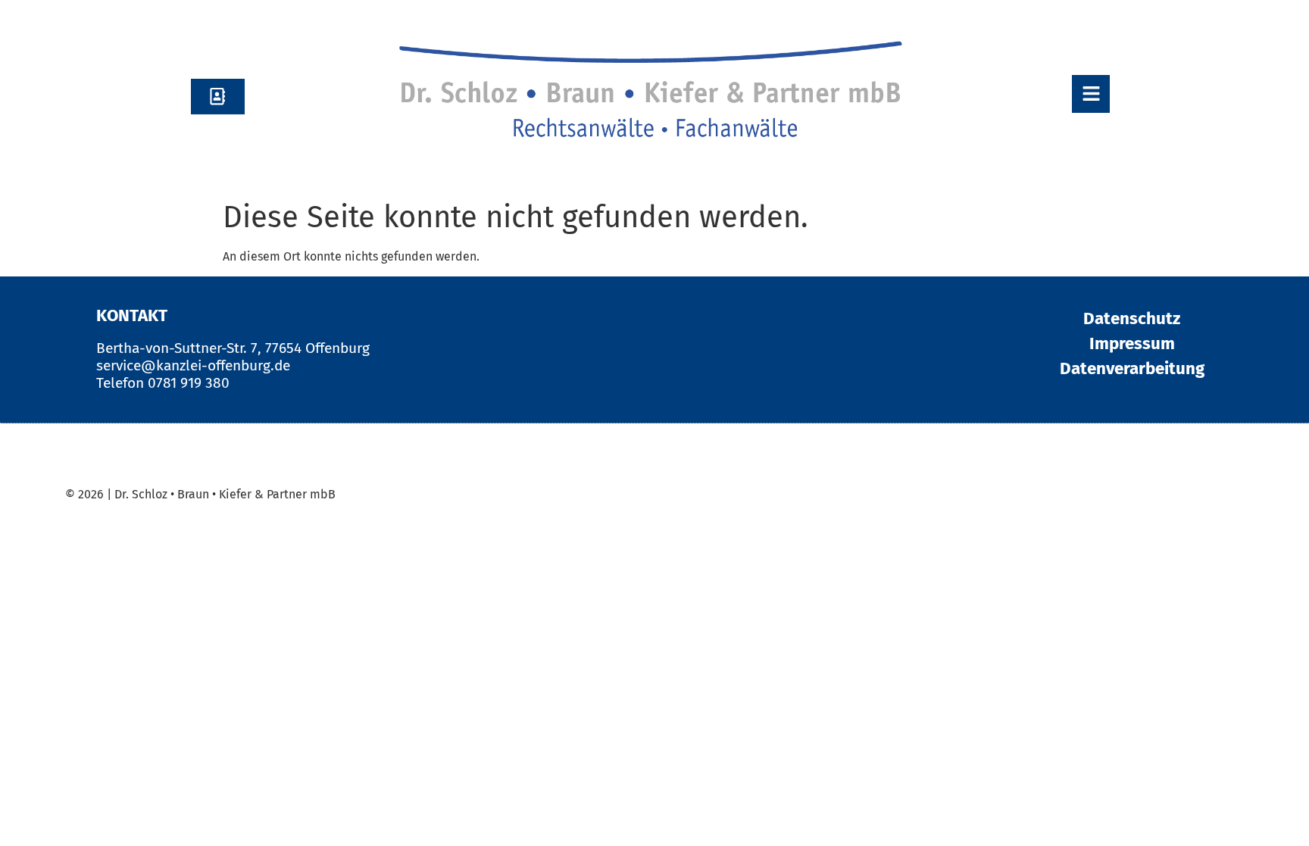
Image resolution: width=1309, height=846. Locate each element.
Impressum (1132, 343)
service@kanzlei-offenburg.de (193, 365)
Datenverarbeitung (1132, 368)
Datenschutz (1131, 318)
